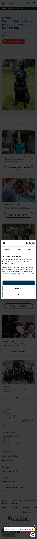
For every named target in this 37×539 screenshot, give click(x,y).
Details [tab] (18, 249)
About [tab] (30, 249)
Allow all (19, 283)
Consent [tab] (7, 249)
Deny (18, 294)
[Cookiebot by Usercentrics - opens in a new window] (26, 243)
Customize (17, 289)
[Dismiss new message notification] (34, 526)
